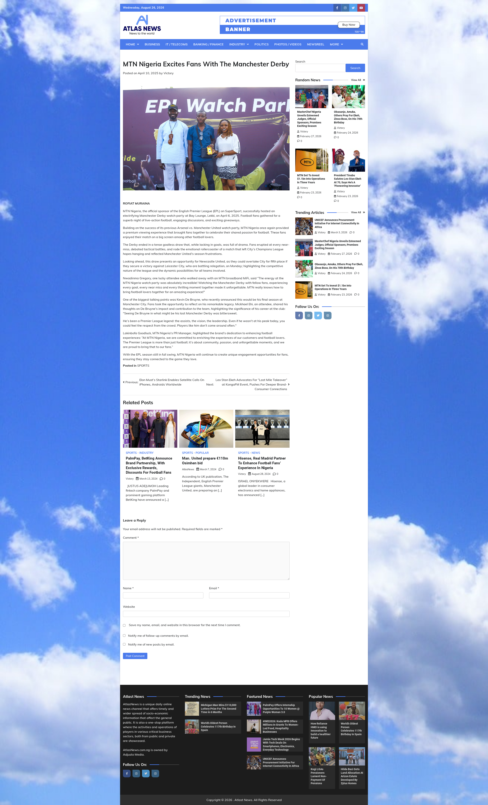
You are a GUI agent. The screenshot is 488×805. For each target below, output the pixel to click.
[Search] (362, 44)
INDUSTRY (237, 44)
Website (129, 607)
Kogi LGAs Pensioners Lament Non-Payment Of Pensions (319, 776)
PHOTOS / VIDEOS (287, 44)
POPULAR (202, 453)
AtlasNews (188, 469)
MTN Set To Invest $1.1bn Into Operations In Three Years (311, 179)
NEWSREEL (315, 44)
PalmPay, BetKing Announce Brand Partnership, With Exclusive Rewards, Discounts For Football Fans (149, 465)
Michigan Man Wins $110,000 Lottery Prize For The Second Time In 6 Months (218, 709)
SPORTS (143, 365)
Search (300, 61)
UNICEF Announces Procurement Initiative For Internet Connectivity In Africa (337, 223)
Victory (169, 73)
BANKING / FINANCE (208, 44)
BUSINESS (152, 44)
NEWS (256, 453)
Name (128, 588)
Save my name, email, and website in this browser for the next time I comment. (185, 625)
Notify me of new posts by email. (151, 644)
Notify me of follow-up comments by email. (158, 636)
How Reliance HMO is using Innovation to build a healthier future (321, 730)
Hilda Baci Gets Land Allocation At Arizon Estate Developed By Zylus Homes (352, 776)
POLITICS (261, 44)
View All (356, 79)
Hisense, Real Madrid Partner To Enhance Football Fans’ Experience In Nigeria (262, 463)
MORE (334, 44)
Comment (131, 537)
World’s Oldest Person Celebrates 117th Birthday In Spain (218, 726)
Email (214, 588)
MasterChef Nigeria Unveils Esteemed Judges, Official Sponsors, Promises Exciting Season (309, 118)
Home (130, 44)
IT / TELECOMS (177, 44)
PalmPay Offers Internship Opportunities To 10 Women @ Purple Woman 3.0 (281, 709)
